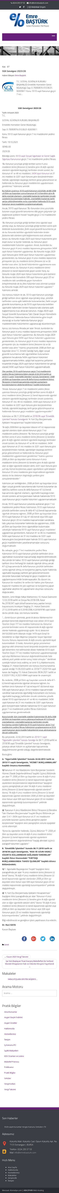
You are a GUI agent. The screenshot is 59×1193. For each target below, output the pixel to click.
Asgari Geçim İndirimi (13, 1017)
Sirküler (7, 1078)
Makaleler (12, 1175)
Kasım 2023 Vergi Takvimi (16, 956)
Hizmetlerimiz (10, 1034)
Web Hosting (38, 1190)
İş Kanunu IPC (10, 1045)
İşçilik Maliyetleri (11, 1050)
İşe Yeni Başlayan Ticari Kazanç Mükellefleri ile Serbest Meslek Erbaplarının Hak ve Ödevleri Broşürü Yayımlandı (29, 964)
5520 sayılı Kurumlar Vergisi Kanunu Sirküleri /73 (25, 1127)
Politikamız (9, 1067)
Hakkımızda (9, 1028)
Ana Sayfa (12, 1167)
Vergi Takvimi (10, 1089)
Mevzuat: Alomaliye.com (12, 1190)
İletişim (7, 1039)
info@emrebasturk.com (38, 3)
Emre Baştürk (20, 75)
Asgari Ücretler (10, 1023)
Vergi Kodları (9, 1083)
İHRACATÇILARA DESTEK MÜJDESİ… (23, 979)
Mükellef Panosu (11, 1061)
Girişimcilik (12, 1178)
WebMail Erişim (38, 7)
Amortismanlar (10, 1012)
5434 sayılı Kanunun (41, 173)
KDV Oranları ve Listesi (14, 1056)
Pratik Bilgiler (9, 1072)
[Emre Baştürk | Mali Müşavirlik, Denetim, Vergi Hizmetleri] (29, 19)
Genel (6, 944)
